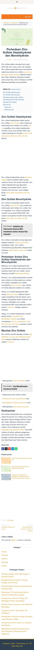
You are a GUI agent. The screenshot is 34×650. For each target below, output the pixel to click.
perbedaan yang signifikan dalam (13, 429)
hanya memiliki (16, 285)
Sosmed (4, 558)
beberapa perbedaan (22, 273)
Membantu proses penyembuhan (14, 398)
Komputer (4, 555)
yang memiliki (15, 123)
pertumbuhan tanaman (21, 406)
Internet (4, 551)
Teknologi (4, 562)
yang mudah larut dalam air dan (16, 218)
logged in (14, 540)
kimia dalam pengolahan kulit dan (18, 192)
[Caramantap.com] (17, 8)
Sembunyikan (16, 89)
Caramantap (10, 520)
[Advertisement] (17, 158)
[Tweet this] (6, 448)
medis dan (11, 307)
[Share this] (2, 448)
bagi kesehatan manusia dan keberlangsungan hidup (16, 336)
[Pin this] (9, 448)
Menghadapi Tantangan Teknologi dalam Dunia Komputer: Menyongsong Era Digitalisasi (15, 631)
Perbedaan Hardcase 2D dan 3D (8, 527)
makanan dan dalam (22, 242)
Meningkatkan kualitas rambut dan (15, 402)
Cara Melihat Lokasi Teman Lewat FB (22, 459)
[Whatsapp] (16, 448)
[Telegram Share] (12, 448)
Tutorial (4, 565)
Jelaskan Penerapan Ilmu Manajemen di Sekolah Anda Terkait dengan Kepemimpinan (21, 476)
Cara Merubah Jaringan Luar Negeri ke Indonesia (20, 467)
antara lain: (10, 342)
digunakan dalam (12, 294)
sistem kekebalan (19, 380)
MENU (29, 17)
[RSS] (17, 2)
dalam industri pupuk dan (17, 250)
